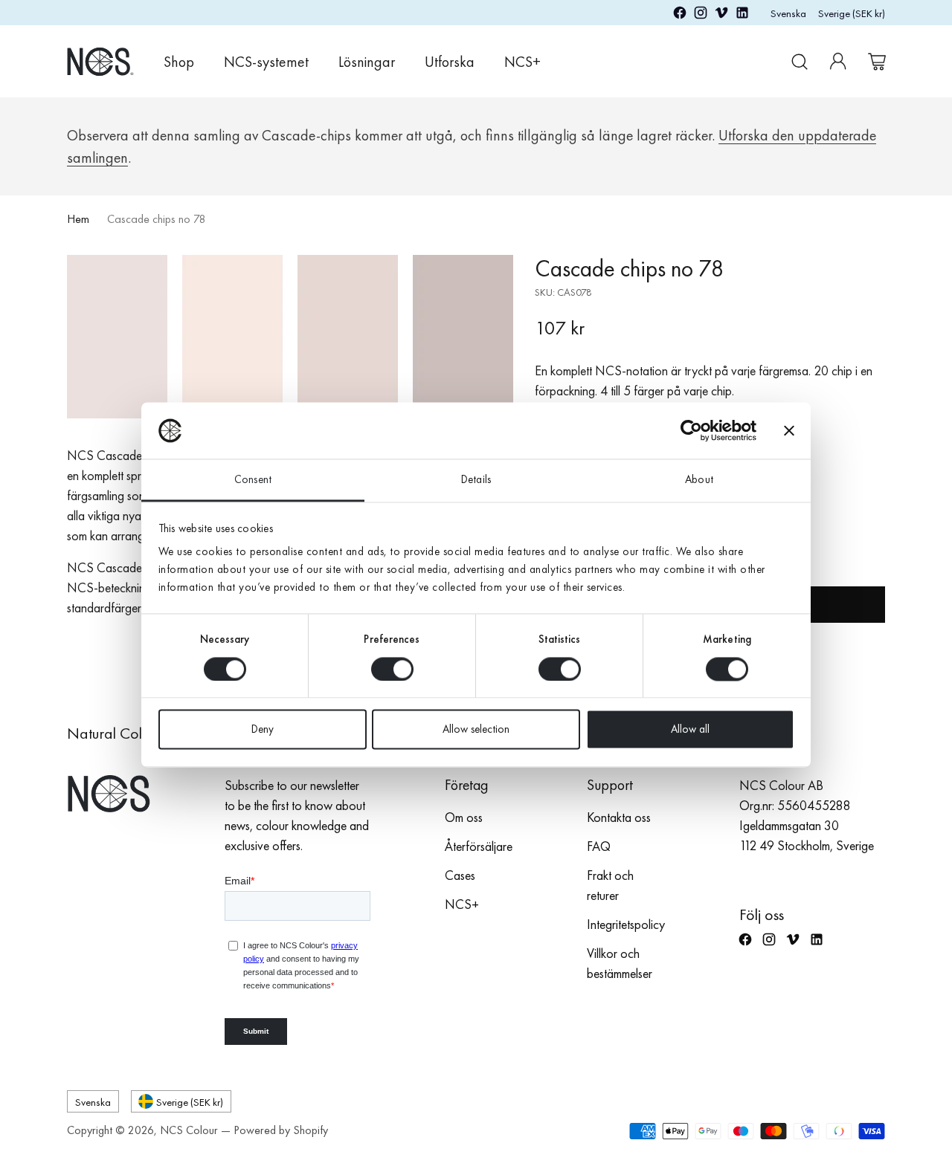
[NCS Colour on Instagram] (700, 15)
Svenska (788, 13)
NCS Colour (189, 1130)
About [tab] (699, 480)
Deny (262, 729)
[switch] (392, 669)
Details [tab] (476, 480)
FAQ (599, 846)
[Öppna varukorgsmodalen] (877, 62)
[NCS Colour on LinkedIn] (742, 15)
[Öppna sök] (799, 62)
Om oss (464, 817)
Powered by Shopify (281, 1130)
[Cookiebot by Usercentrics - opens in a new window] (691, 430)
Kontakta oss (619, 817)
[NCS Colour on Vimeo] (721, 15)
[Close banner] (789, 430)
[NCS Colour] (100, 61)
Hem (78, 219)
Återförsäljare (478, 846)
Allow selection (476, 729)
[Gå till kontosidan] (838, 62)
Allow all (690, 729)
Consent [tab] (252, 480)
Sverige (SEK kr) (851, 13)
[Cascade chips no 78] (290, 336)
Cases (460, 875)
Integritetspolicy (626, 924)
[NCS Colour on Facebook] (679, 15)
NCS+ (462, 904)
